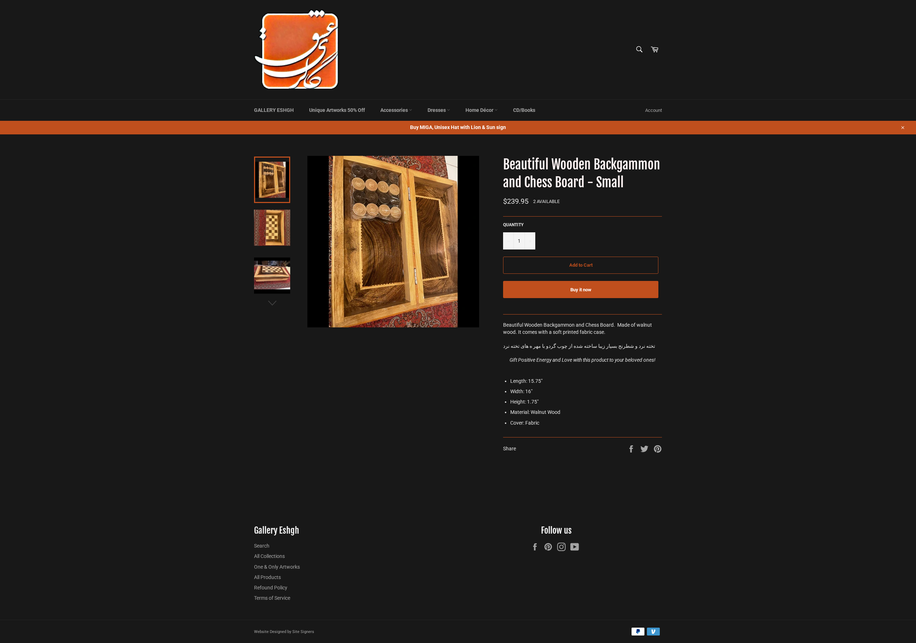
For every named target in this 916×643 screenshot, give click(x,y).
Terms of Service (272, 598)
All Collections (269, 556)
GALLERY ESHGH (274, 110)
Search (261, 546)
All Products (267, 577)
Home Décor (480, 110)
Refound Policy (270, 587)
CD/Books (524, 110)
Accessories (394, 110)
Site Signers (303, 631)
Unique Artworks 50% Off (337, 110)
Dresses (437, 110)
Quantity (513, 224)
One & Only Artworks (277, 567)
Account (653, 110)
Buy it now (580, 289)
